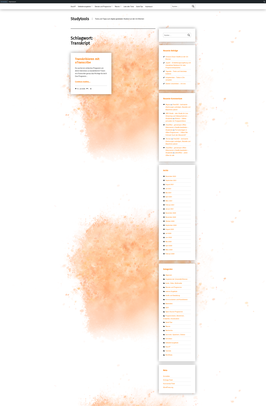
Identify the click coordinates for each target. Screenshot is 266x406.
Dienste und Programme (103, 6)
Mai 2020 (168, 241)
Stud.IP (73, 6)
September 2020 (171, 225)
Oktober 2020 (169, 221)
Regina (168, 104)
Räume (117, 6)
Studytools (80, 19)
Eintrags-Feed (168, 380)
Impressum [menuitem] (12, 1)
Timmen (168, 139)
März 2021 (168, 201)
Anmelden (166, 376)
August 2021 (169, 184)
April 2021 (168, 197)
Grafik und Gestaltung (172, 295)
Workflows (168, 355)
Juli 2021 (168, 188)
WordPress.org (168, 387)
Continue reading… (82, 82)
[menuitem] (264, 1)
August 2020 (169, 229)
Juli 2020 (168, 233)
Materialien (169, 303)
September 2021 (171, 180)
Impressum (149, 6)
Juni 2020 (168, 237)
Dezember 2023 (170, 176)
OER (167, 307)
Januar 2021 (169, 209)
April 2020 (168, 245)
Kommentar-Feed (169, 383)
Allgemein (168, 275)
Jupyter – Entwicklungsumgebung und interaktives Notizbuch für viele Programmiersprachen (178, 65)
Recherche (169, 330)
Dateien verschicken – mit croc (176, 83)
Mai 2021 (168, 192)
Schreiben (168, 338)
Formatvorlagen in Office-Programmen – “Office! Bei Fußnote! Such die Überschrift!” (177, 132)
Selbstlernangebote (84, 6)
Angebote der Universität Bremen (176, 279)
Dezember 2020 (170, 213)
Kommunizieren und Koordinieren (176, 299)
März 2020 (168, 249)
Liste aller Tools (129, 6)
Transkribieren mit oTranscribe (87, 60)
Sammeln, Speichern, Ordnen (175, 334)
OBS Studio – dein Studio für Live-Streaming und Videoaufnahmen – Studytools (177, 115)
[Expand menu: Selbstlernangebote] (91, 6)
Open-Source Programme (174, 311)
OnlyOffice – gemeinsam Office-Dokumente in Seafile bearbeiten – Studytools (177, 127)
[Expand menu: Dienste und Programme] (112, 6)
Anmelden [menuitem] (4, 1)
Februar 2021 (169, 205)
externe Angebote (171, 291)
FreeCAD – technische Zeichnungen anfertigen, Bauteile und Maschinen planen (178, 107)
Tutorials (168, 351)
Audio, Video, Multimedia (173, 283)
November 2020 (170, 217)
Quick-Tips (139, 6)
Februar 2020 (169, 254)
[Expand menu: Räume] (120, 6)
